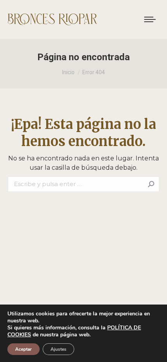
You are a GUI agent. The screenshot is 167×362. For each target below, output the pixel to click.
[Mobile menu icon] (150, 19)
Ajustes (58, 349)
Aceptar (23, 349)
